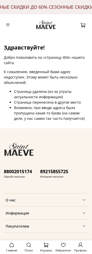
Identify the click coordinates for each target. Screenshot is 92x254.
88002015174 (18, 171)
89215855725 (54, 171)
